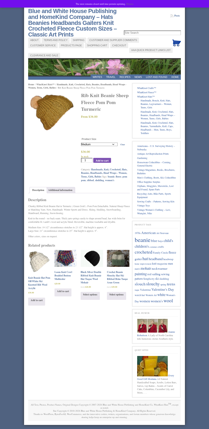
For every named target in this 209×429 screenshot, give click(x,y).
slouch (140, 284)
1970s (138, 233)
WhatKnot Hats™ (45, 84)
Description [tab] (38, 190)
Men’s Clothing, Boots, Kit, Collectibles (156, 177)
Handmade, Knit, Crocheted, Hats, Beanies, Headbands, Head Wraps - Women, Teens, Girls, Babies (104, 173)
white (161, 294)
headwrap (168, 259)
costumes (153, 246)
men (170, 263)
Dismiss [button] (129, 3)
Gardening (142, 158)
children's (142, 246)
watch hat (140, 295)
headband (156, 258)
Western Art (151, 295)
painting (141, 273)
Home (175, 77)
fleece (118, 176)
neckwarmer (159, 268)
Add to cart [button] (37, 300)
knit (154, 263)
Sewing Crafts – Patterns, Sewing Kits (156, 201)
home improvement (143, 263)
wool (168, 300)
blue (154, 240)
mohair (146, 268)
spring (163, 284)
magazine (162, 263)
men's (137, 268)
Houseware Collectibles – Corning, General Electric (154, 164)
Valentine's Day (162, 289)
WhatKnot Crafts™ (146, 88)
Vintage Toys (143, 205)
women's (109, 180)
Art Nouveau (162, 233)
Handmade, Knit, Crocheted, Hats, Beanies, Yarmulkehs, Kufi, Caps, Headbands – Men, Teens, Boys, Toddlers (157, 127)
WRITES (97, 77)
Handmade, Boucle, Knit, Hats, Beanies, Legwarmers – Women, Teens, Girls (156, 104)
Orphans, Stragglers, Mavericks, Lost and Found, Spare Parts (155, 187)
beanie (111, 176)
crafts (161, 246)
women (144, 300)
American (148, 232)
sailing (156, 274)
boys (160, 241)
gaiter (138, 259)
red (149, 274)
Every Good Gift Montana (155, 377)
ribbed (90, 180)
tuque (137, 289)
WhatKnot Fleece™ (146, 92)
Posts (177, 15)
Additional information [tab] (60, 190)
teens (171, 283)
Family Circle (160, 252)
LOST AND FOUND (156, 77)
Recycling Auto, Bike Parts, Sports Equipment (154, 195)
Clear (122, 144)
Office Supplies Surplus (148, 181)
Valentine (145, 290)
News (138, 77)
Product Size (89, 139)
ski (157, 278)
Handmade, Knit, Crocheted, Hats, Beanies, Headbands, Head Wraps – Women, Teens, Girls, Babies (158, 115)
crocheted (143, 252)
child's (168, 240)
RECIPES (125, 77)
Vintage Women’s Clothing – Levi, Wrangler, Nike (154, 211)
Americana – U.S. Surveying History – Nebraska (156, 147)
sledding (99, 180)
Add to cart (102, 160)
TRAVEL (111, 77)
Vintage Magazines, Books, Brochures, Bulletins (156, 171)
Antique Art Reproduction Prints (153, 153)
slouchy (153, 284)
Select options (90, 294)
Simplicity (149, 278)
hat (145, 258)
